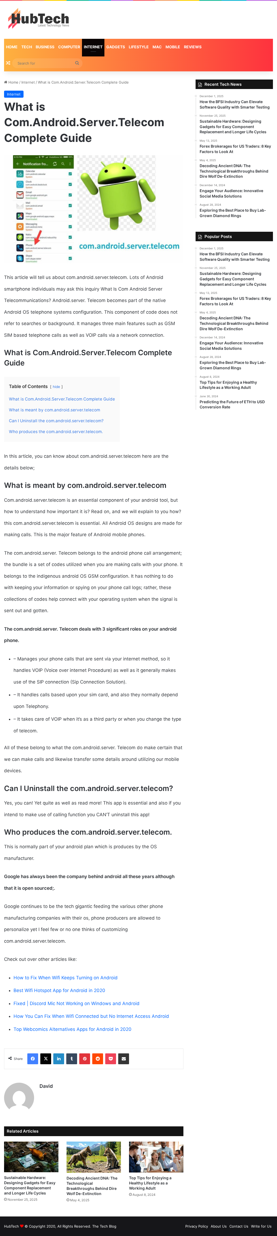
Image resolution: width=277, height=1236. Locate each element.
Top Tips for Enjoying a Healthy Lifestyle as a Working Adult (150, 1182)
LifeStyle (139, 47)
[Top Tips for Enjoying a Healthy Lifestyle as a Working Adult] (156, 1157)
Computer (69, 47)
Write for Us (261, 1226)
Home (12, 47)
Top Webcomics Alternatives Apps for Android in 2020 (72, 1029)
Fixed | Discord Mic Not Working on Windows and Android (77, 1003)
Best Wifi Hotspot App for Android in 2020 (59, 990)
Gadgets (115, 47)
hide (56, 387)
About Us (219, 1226)
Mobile (173, 47)
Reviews (193, 47)
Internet (93, 47)
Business (45, 47)
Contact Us (238, 1226)
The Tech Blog (104, 1226)
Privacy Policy (196, 1226)
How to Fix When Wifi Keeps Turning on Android (66, 977)
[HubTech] (38, 19)
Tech (26, 47)
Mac (157, 47)
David (46, 1086)
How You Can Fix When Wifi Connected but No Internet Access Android (91, 1016)
